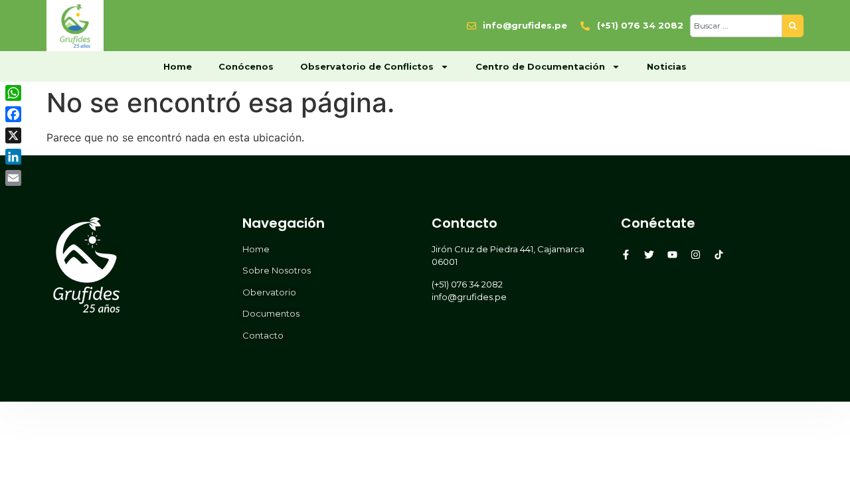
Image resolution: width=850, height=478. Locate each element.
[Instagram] (696, 255)
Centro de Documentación (540, 66)
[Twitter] (649, 255)
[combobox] (736, 26)
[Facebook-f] (626, 255)
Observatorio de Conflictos (367, 66)
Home (177, 66)
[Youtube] (672, 255)
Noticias (667, 66)
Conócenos (246, 66)
